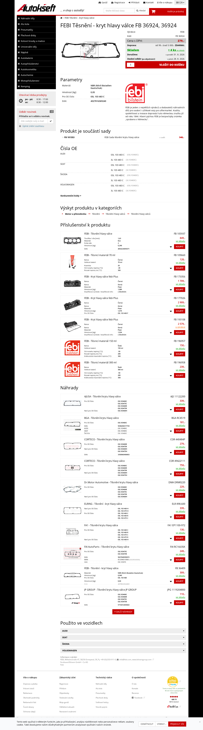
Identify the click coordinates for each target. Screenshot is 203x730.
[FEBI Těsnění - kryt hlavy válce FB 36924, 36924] (90, 50)
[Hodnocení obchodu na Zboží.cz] (174, 706)
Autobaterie (27, 58)
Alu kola (25, 24)
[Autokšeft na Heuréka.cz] (174, 681)
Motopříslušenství (30, 80)
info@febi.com (125, 659)
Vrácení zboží (28, 688)
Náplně (24, 52)
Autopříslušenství (30, 63)
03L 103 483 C (118, 154)
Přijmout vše (177, 724)
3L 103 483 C (117, 159)
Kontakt (135, 688)
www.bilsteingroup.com (141, 659)
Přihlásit (62, 688)
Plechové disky (28, 35)
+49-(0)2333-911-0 (108, 659)
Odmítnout (147, 724)
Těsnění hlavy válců (115, 213)
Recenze (135, 693)
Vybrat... (161, 724)
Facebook (138, 697)
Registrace (63, 684)
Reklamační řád (29, 702)
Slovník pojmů (101, 707)
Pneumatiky (27, 29)
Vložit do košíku (171, 64)
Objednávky (64, 693)
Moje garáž (64, 702)
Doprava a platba (30, 684)
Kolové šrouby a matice (33, 41)
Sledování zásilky (66, 697)
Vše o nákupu (30, 677)
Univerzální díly (29, 46)
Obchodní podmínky (31, 697)
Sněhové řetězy (102, 702)
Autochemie (27, 75)
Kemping (25, 86)
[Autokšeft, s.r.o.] (36, 7)
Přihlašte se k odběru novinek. (34, 116)
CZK (181, 2)
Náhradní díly (28, 18)
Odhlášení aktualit (66, 707)
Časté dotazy (28, 707)
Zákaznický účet (67, 677)
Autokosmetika (28, 69)
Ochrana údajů (29, 711)
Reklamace (27, 693)
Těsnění (96, 213)
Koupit (179, 246)
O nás (134, 684)
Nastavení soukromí (67, 711)
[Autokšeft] (61, 17)
